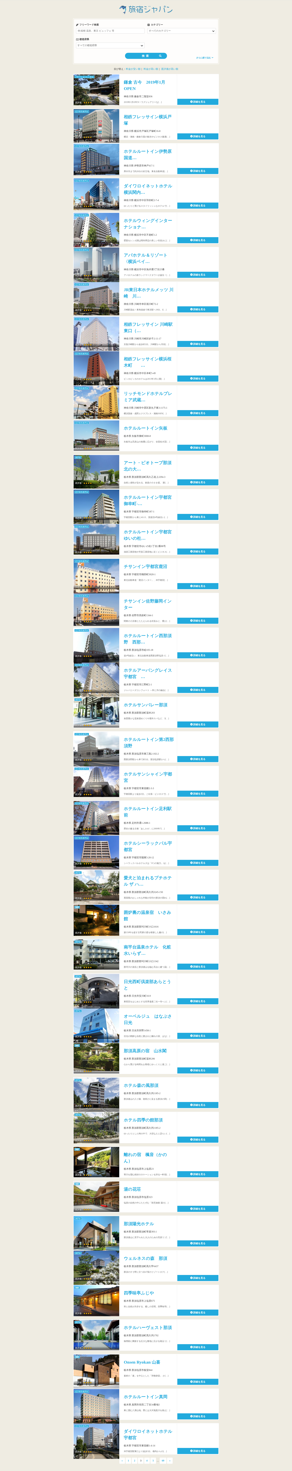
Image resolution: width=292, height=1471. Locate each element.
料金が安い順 (133, 69)
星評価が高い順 (169, 69)
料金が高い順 (151, 69)
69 (163, 1460)
